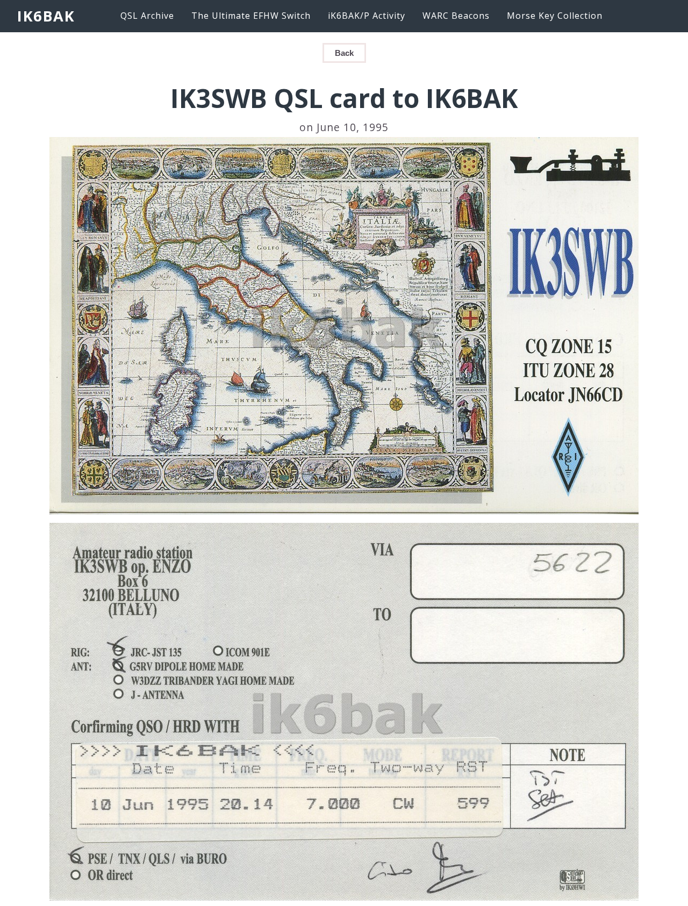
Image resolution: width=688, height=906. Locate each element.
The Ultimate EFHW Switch (251, 15)
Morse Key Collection (555, 15)
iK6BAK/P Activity (366, 15)
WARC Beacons (456, 15)
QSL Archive (147, 15)
